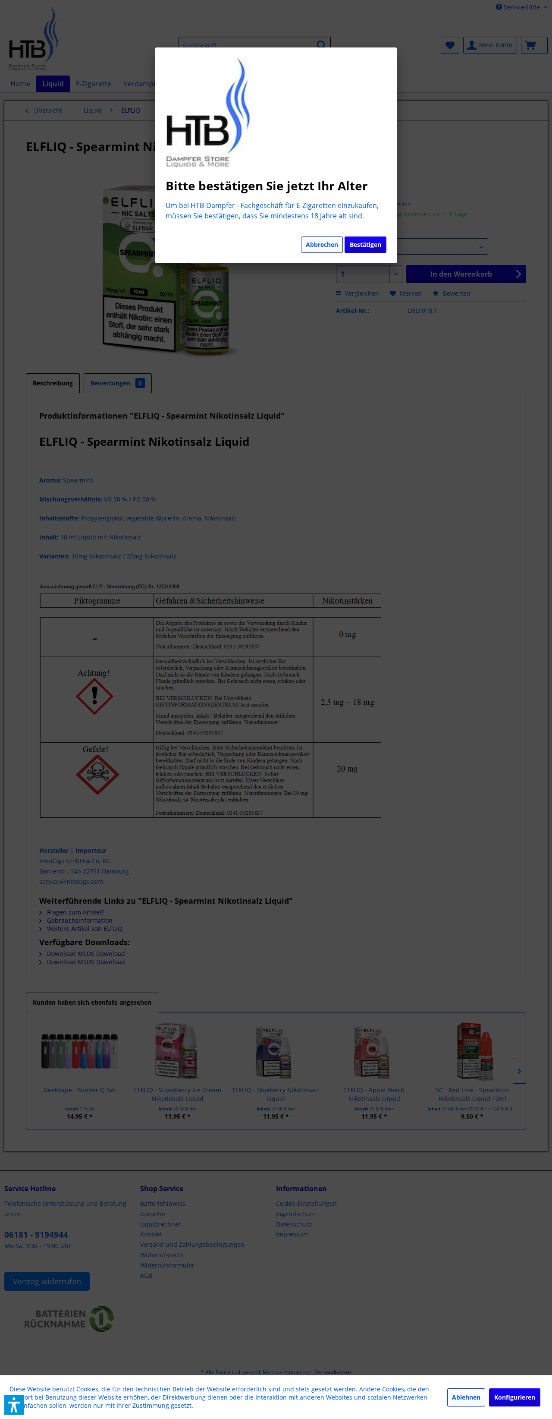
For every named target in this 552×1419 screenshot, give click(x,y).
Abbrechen (322, 244)
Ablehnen (466, 1397)
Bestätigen (365, 244)
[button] (14, 1405)
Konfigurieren (514, 1397)
